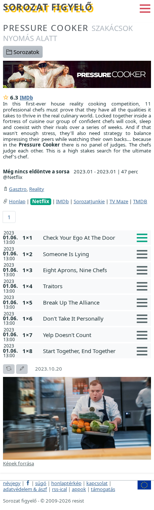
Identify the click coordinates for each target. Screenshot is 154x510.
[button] (145, 8)
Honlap (17, 201)
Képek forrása (18, 463)
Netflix (40, 201)
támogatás (103, 489)
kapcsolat (97, 483)
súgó (40, 483)
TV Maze (119, 201)
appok (79, 489)
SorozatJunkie (89, 201)
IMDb (26, 97)
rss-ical (59, 489)
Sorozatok (25, 52)
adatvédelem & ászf (25, 489)
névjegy (12, 483)
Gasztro (18, 189)
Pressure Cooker (68, 32)
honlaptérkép (66, 483)
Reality (36, 189)
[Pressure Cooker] (77, 74)
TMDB (140, 201)
